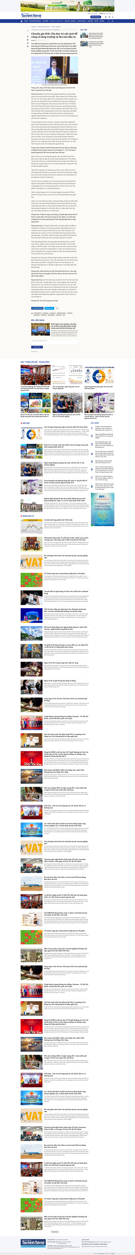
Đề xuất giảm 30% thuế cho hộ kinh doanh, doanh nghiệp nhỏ (66, 557)
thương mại (43, 315)
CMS (101, 1253)
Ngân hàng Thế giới (61, 313)
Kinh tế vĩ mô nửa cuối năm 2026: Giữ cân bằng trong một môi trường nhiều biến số (35, 415)
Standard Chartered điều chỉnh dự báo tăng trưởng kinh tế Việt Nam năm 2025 (96, 44)
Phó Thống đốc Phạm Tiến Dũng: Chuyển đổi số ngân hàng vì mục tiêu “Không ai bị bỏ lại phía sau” (104, 444)
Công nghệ (90, 21)
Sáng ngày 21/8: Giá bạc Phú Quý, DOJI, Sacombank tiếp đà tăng (65, 700)
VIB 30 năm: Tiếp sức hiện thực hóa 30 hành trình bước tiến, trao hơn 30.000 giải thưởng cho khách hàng (65, 610)
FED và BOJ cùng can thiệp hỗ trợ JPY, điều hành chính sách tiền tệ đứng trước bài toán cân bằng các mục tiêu (104, 454)
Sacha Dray (52, 313)
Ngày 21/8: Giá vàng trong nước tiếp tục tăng (61, 663)
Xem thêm (55, 1231)
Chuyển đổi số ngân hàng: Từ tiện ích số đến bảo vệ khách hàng (66, 592)
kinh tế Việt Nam (37, 313)
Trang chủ (33, 26)
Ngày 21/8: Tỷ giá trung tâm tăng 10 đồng (60, 681)
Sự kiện (26, 21)
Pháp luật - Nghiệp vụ (70, 21)
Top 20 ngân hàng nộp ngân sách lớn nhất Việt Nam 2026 (98, 387)
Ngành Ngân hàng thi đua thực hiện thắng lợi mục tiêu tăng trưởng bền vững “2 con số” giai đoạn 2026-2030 (65, 499)
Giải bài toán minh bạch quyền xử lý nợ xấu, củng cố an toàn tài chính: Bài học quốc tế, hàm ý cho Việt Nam (104, 486)
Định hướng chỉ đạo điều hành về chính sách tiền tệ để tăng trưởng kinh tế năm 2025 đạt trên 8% (96, 35)
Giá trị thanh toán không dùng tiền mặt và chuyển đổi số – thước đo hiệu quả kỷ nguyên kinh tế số (98, 416)
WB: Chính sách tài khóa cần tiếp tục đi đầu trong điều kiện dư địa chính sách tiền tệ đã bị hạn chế (63, 326)
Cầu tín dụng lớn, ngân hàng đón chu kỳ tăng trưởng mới (65, 387)
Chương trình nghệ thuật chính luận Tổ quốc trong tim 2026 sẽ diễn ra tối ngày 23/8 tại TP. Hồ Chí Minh (65, 860)
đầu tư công (36, 315)
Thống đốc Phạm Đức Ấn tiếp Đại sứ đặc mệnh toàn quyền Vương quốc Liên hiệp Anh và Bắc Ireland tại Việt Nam (66, 539)
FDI (64, 315)
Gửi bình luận (37, 347)
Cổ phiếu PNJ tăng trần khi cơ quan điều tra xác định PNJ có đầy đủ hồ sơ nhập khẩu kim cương (66, 646)
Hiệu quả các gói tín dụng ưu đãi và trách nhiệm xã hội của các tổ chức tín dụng (104, 478)
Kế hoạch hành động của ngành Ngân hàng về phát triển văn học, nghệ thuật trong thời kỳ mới (65, 628)
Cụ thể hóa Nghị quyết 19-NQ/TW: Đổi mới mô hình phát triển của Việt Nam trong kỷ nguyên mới (35, 388)
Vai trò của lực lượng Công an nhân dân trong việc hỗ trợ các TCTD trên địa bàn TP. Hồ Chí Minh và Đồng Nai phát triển (104, 469)
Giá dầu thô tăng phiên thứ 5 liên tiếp (58, 520)
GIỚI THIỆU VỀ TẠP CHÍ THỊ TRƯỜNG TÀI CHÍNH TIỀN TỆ (94, 1244)
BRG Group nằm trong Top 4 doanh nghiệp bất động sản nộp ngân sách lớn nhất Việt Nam (65, 950)
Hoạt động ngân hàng (35, 21)
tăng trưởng (45, 313)
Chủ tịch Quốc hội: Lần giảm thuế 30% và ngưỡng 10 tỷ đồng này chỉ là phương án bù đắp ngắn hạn (65, 735)
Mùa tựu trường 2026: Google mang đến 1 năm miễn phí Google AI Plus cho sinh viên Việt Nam (65, 789)
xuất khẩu (70, 313)
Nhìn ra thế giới (82, 21)
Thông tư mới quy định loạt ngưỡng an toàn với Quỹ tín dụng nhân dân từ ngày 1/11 (104, 428)
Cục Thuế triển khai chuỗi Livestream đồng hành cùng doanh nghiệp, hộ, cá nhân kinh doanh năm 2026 (65, 825)
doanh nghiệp (51, 315)
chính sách (58, 315)
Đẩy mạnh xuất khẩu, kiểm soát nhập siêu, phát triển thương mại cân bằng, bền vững (64, 771)
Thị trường (45, 21)
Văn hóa (102, 21)
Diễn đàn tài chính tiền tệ (56, 21)
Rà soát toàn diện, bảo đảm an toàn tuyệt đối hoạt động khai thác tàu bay (65, 878)
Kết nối (96, 21)
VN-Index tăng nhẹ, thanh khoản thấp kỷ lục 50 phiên (64, 573)
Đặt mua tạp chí (96, 16)
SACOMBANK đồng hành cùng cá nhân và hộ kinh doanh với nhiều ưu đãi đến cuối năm (65, 914)
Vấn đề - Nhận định (55, 26)
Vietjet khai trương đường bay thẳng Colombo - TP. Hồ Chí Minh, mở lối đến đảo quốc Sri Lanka (66, 717)
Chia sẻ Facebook (38, 308)
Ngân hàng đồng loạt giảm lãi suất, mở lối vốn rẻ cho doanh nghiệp (66, 415)
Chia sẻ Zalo (50, 308)
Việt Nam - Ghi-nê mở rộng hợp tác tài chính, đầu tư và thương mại (65, 807)
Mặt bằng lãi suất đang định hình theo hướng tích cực (103, 461)
